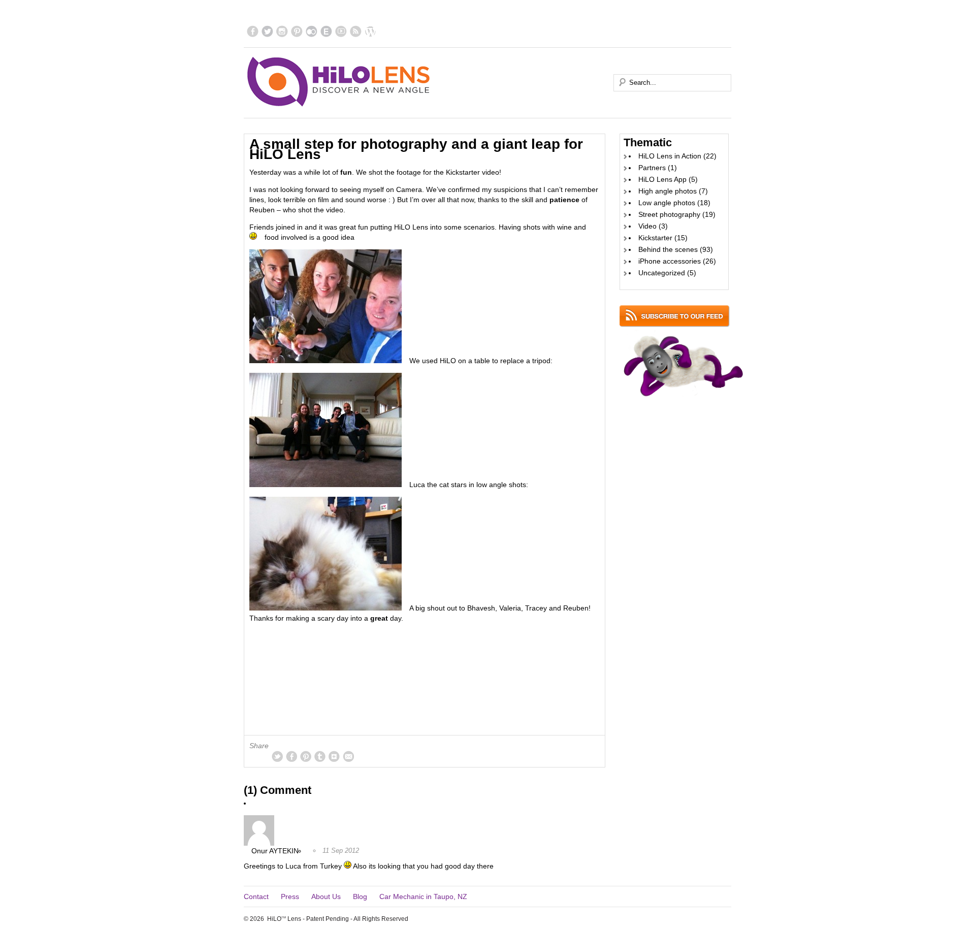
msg (348, 756)
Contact (256, 896)
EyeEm (326, 31)
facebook (252, 31)
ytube (341, 31)
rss (356, 31)
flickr (311, 31)
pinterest (297, 31)
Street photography (669, 214)
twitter (267, 31)
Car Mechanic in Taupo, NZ (423, 896)
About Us (326, 896)
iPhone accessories (669, 261)
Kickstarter (655, 238)
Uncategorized (661, 273)
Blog (360, 896)
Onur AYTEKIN (275, 851)
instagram (282, 31)
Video (647, 226)
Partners (652, 168)
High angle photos (667, 191)
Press (290, 896)
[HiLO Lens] (339, 81)
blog (370, 31)
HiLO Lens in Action (669, 156)
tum (320, 756)
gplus (334, 756)
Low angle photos (666, 203)
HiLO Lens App (662, 179)
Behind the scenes (668, 249)
